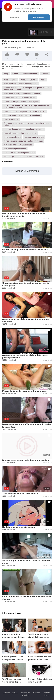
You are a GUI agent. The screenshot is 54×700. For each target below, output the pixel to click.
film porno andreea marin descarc (18, 145)
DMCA (15, 693)
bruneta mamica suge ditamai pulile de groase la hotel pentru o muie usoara (26, 89)
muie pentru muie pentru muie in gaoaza (20, 84)
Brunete (15, 74)
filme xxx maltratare (12, 137)
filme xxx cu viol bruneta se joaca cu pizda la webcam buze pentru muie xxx (26, 106)
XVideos (44, 74)
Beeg (6, 74)
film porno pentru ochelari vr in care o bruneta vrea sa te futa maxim (26, 124)
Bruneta (33, 80)
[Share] (47, 54)
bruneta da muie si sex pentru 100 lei (19, 97)
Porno (42, 80)
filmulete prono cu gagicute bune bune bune (22, 115)
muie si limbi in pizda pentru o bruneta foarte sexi (24, 111)
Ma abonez (38, 17)
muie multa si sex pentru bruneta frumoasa (22, 94)
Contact (36, 693)
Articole (6, 693)
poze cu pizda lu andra (34, 137)
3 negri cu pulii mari (35, 156)
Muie (6, 80)
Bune (14, 80)
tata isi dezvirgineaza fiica (15, 149)
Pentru (23, 80)
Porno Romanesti (30, 74)
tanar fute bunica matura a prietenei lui (20, 133)
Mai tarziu (15, 17)
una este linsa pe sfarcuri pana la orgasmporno (23, 129)
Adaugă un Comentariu (27, 171)
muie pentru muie (11, 119)
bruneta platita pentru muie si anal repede (21, 101)
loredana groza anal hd (13, 156)
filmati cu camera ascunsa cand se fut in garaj (23, 141)
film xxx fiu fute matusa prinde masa (19, 153)
